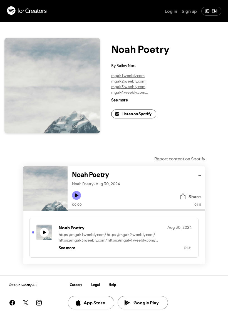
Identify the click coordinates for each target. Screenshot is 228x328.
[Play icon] (76, 195)
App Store (94, 303)
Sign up (189, 11)
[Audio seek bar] (136, 210)
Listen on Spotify (137, 114)
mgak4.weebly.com (128, 92)
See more (119, 100)
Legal (95, 284)
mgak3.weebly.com (128, 87)
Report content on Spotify (179, 159)
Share (195, 196)
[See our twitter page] (25, 302)
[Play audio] (199, 174)
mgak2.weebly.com (128, 81)
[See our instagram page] (39, 302)
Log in (171, 11)
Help (112, 284)
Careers (76, 284)
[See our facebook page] (12, 302)
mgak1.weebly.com (128, 75)
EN (214, 11)
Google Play (146, 303)
